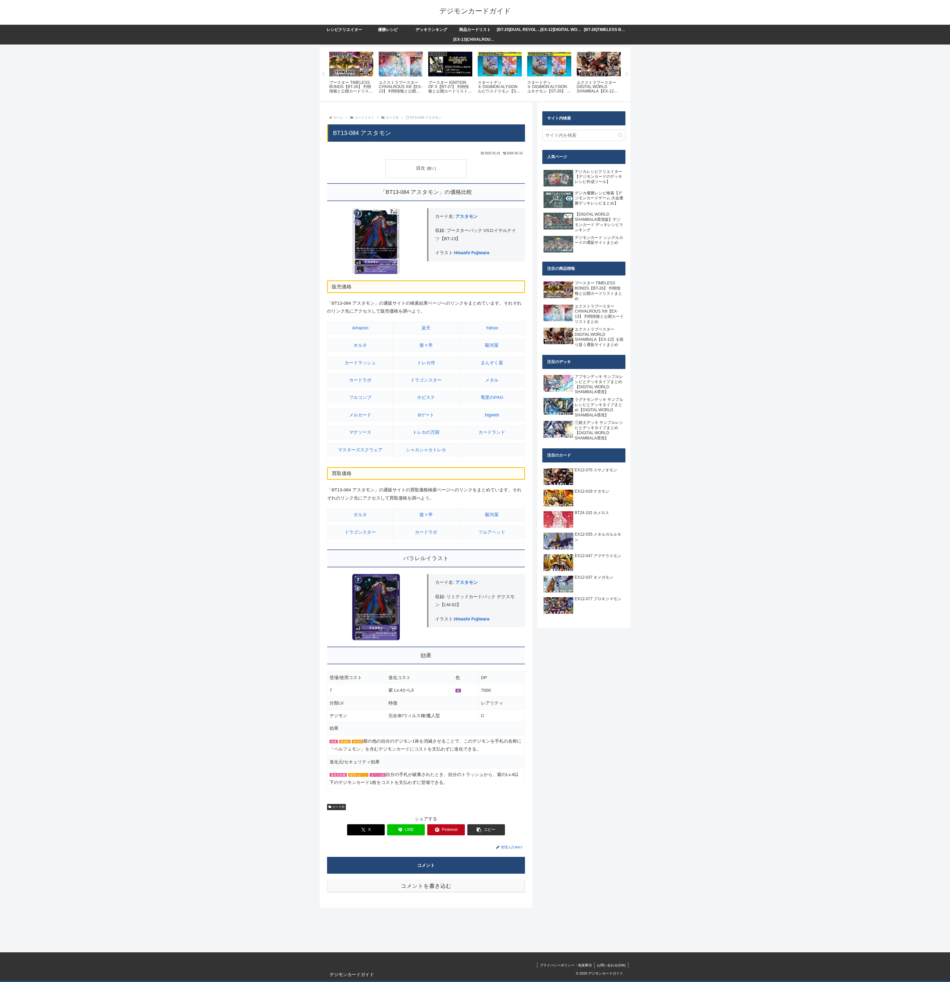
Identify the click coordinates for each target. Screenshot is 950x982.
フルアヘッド (491, 532)
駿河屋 (492, 345)
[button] (486, 829)
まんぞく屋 (492, 362)
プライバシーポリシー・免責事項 (566, 965)
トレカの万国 (426, 432)
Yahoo (492, 327)
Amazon (360, 327)
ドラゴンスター (426, 380)
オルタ (360, 345)
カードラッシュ (360, 362)
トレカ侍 (426, 362)
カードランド (491, 432)
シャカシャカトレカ (426, 449)
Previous (323, 73)
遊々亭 (426, 345)
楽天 (426, 327)
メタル (492, 380)
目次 (420, 168)
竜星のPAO (492, 397)
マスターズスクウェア (360, 449)
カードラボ (360, 380)
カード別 (338, 807)
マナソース (360, 432)
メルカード (360, 414)
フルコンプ (360, 397)
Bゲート (426, 414)
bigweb (492, 414)
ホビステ (426, 397)
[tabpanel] (351, 73)
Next (626, 73)
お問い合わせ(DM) (611, 965)
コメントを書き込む (426, 886)
